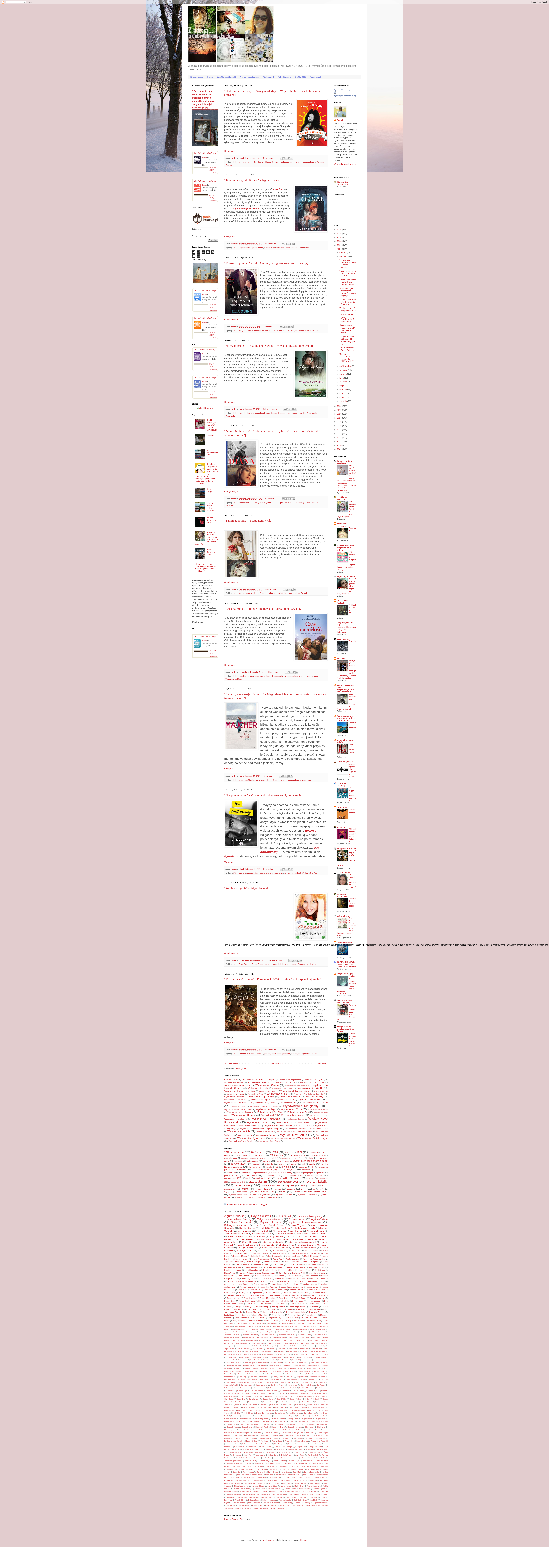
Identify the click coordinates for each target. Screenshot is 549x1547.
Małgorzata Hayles (276, 1318)
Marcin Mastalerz (294, 1315)
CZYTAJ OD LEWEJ (346, 962)
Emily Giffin (265, 1228)
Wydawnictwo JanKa (285, 1100)
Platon (323, 1497)
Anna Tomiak (307, 1360)
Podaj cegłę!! (315, 77)
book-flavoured (344, 942)
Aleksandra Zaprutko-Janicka (236, 1284)
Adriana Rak (300, 1323)
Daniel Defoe (274, 1405)
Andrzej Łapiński (271, 1346)
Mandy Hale (262, 1483)
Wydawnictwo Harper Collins (261, 1097)
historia (292, 1164)
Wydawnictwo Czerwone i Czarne (297, 1085)
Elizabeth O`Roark (278, 1427)
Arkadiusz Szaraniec (268, 1368)
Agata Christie (234, 1216)
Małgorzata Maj (245, 1491)
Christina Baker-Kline (235, 1295)
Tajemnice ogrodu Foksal (246, 208)
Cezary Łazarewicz (320, 1293)
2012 (339, 437)
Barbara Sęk (278, 1265)
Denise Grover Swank (295, 1267)
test (314, 1189)
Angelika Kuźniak (269, 1287)
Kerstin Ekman (281, 1475)
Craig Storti (281, 1402)
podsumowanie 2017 (315, 1176)
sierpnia (343, 374)
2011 (339, 441)
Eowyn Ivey (298, 1433)
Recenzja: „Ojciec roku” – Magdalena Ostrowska (346, 629)
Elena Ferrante (279, 1424)
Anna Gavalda (292, 1351)
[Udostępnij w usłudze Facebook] (289, 158)
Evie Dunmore (277, 1435)
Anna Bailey (292, 1349)
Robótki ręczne (284, 77)
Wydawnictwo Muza (233, 679)
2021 (235, 162)
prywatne (297, 1178)
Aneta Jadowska (292, 1262)
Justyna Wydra (285, 1309)
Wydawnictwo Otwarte (243, 1115)
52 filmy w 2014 (298, 1155)
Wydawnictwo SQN (284, 1123)
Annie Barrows (274, 1365)
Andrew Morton (244, 503)
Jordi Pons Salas (247, 1469)
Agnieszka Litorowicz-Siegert (261, 1329)
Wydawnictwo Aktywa (233, 1082)
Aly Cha (262, 1340)
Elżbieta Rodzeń (264, 1239)
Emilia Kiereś (297, 1301)
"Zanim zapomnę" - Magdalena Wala (247, 520)
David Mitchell (229, 1410)
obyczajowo (260, 676)
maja (341, 385)
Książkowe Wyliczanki (342, 498)
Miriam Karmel (294, 1494)
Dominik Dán (247, 1416)
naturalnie (254, 1170)
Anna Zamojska (249, 1363)
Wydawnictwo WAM (264, 1132)
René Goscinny (311, 1276)
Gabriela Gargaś (258, 1256)
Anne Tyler (282, 1290)
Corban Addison (268, 1402)
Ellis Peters (321, 1427)
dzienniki (257, 1164)
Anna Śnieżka (263, 1363)
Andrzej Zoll (258, 1346)
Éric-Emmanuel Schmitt (243, 1508)
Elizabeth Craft (322, 1424)
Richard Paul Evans (246, 1245)
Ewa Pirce (238, 1438)
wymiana (296, 1192)
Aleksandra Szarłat (316, 1281)
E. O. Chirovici (253, 1421)
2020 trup (289, 1152)
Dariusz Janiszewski (249, 1407)
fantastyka (269, 1164)
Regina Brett (262, 1231)
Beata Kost (253, 1377)
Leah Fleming (235, 1477)
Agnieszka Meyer (300, 1329)
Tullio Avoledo (284, 1505)
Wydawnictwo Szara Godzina (278, 1126)
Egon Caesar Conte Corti (249, 1424)
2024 (339, 237)
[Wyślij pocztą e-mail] (281, 158)
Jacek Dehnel (282, 1239)
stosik (303, 1189)
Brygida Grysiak (284, 1382)
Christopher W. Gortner (304, 1396)
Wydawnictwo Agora (314, 1079)
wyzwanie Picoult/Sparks (238, 1195)
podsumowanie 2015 (271, 1176)
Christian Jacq (258, 1396)
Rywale (229, 856)
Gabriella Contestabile (249, 1444)
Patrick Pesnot (267, 1497)
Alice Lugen (277, 1284)
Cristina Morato (307, 1402)
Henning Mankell (278, 1307)
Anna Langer (312, 1287)
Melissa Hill (324, 1491)
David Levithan (250, 1298)
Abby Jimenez (276, 1236)
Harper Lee (309, 1449)
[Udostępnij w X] (286, 158)
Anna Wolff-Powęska (234, 1363)
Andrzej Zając (229, 1346)
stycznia (343, 401)
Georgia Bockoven (315, 1447)
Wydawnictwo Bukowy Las (312, 1082)
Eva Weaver (264, 1435)
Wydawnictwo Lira (288, 1102)
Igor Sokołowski (275, 1256)
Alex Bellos (305, 1337)
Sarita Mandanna (254, 1503)
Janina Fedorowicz (292, 1458)
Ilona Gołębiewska (246, 676)
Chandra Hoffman (257, 1391)
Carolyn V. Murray (277, 1385)
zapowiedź (260, 1197)
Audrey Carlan (250, 1371)
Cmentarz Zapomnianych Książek (253, 1158)
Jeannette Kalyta (264, 1461)
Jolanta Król (294, 1466)
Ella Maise (314, 1253)
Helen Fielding (262, 1307)
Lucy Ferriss (228, 1480)
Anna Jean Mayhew (318, 1351)
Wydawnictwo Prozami (296, 1119)
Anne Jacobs (268, 1290)
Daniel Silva (323, 1295)
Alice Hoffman (238, 1340)
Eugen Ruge (238, 1435)
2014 (339, 429)
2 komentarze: (271, 589)
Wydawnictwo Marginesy (300, 1106)
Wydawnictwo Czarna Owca (237, 1085)
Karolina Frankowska (311, 1472)
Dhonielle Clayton (295, 1413)
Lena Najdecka (248, 1477)
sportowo (291, 1189)
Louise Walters (320, 1477)
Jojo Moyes (297, 1225)
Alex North (316, 1337)
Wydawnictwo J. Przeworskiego (235, 1100)
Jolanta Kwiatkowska (308, 1466)
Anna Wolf (242, 1290)
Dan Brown (309, 1295)
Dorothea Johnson (278, 1419)
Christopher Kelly (286, 1396)
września (343, 370)
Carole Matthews (262, 1385)
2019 (339, 410)
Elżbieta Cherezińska (261, 1233)
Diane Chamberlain (241, 1222)
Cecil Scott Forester (306, 1388)
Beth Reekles (229, 1293)
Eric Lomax (310, 1433)
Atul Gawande (236, 1371)
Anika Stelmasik (243, 1349)
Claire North (241, 1399)
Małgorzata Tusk (276, 1491)
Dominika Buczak (317, 1298)
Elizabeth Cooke (270, 1270)
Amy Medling (301, 1340)
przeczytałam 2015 (288, 1181)
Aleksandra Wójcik (263, 1337)
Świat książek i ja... (346, 762)
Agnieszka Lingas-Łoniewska (305, 1222)
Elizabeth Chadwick (307, 1424)
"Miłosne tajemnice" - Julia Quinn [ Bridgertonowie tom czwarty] (266, 263)
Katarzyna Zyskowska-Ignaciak (302, 1242)
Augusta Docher (263, 1371)
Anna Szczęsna (283, 1360)
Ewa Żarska (309, 1438)
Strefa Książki (343, 807)
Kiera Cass (267, 1247)
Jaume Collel (320, 1458)
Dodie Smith (235, 1416)
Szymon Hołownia (270, 1222)
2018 (339, 414)
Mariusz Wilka (260, 1489)
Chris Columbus (292, 1393)
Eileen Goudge (266, 1424)
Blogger (303, 1540)
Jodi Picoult (284, 1216)
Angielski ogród (230, 1158)
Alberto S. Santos (318, 1332)
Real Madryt (299, 1158)
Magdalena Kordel (293, 1256)
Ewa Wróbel (286, 1438)
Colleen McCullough (312, 1399)
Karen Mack (297, 1472)
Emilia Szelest (299, 1430)
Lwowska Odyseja (246, 413)
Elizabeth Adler (292, 1424)
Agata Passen (254, 1326)
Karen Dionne (273, 1472)
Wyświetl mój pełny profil (345, 164)
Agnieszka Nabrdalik (317, 1329)
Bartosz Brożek (229, 1377)
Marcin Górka (287, 1483)
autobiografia (257, 503)
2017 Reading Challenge (205, 290)
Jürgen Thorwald (249, 1242)
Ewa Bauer (251, 1304)
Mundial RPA (285, 1158)
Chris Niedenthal (230, 1396)
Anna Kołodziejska (284, 1354)
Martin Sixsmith (304, 1489)
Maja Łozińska (250, 1483)
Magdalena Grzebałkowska (304, 1247)
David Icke (305, 1407)
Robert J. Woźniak (269, 1500)
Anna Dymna (279, 1351)
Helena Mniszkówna (234, 1452)
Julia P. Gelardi (297, 1469)
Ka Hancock (261, 1472)
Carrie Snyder (292, 1385)
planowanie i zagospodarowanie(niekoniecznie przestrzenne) (267, 1173)
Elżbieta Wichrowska (260, 1430)
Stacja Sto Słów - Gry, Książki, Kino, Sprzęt (346, 1028)
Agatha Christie (319, 1219)
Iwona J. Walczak (246, 1273)
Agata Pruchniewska (280, 1326)
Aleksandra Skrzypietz (232, 1337)
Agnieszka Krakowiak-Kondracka (242, 1281)
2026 (339, 229)
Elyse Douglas (244, 1430)
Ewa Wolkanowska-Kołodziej (269, 1438)
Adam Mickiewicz (242, 1323)
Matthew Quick (319, 1489)
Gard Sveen (320, 1270)
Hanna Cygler (230, 1273)
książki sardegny (345, 974)
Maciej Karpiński (299, 1480)
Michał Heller (292, 1318)
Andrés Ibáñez (297, 1346)
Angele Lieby (320, 1346)
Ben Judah (290, 1377)
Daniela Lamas (287, 1405)
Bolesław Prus (290, 1293)
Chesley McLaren (266, 1393)
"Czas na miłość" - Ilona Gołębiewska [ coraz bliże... (347, 318)
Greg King (268, 1449)
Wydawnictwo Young (265, 1135)
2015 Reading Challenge (205, 349)
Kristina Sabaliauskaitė (296, 1312)
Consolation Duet (254, 1402)
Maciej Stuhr (312, 1480)
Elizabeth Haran (287, 1270)
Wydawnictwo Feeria (255, 1094)
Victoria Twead (255, 1321)
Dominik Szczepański (262, 1416)
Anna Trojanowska (321, 1360)
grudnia (343, 252)
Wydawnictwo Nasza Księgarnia (240, 1112)
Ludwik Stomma (271, 1480)
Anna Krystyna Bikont (301, 1354)
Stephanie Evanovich (320, 1503)
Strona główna (196, 77)
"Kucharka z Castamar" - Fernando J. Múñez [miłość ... (347, 357)
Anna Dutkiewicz (266, 1351)
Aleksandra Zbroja (279, 1337)
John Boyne (284, 1273)
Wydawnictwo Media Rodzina (237, 1109)
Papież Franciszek (310, 1318)
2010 (339, 445)
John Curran (247, 1466)
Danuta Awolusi (233, 1298)
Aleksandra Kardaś (304, 1335)
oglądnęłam (289, 1169)
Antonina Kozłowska (260, 1265)
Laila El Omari (308, 1475)
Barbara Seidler (256, 1374)
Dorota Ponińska (230, 1419)
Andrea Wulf (313, 1340)
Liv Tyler (309, 1477)
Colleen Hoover (297, 1219)
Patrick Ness (254, 1497)
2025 (339, 233)
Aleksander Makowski (250, 1335)
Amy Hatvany (293, 1284)
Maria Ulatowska (245, 1276)
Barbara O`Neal (295, 1251)
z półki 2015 (240, 1197)
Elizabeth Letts (247, 1427)
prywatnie (310, 1178)
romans (315, 676)
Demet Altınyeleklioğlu (272, 1267)
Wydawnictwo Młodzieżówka (318, 1109)
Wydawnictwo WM (283, 1131)
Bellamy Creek (277, 1377)
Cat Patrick (321, 1385)
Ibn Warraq (237, 1455)
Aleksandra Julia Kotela (286, 1335)
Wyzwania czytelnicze (249, 77)
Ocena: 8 (268, 248)
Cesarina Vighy (242, 1391)
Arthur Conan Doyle (314, 1368)
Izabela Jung (260, 1455)
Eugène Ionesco (251, 1435)
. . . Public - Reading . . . (342, 784)
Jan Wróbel (266, 1458)
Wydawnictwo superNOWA (282, 1138)
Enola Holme (286, 1433)
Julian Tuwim (270, 1309)
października (345, 366)
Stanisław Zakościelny (302, 1503)
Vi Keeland (296, 873)
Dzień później (343, 639)
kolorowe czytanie (254, 1167)
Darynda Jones (265, 1407)
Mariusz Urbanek (320, 1233)
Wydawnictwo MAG (237, 1106)
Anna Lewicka (232, 1357)
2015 (339, 425)
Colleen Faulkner (296, 1399)
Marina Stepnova (313, 1486)
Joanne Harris (316, 1463)
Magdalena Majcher (247, 780)
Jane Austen (302, 1233)
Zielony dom (343, 182)
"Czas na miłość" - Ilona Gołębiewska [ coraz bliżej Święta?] (263, 608)
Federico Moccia (240, 1256)
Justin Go (236, 1472)
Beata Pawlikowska (317, 1290)
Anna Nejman (290, 1357)
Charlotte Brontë (305, 1245)
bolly (279, 1161)
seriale (278, 1189)
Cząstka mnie (343, 872)
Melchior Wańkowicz (310, 1491)
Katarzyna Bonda (282, 1228)
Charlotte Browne (312, 1391)
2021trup (314, 1152)
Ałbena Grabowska (315, 1231)
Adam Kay (277, 1259)
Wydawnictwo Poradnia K (235, 1119)
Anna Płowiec (242, 1360)
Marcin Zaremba (300, 1483)
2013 (339, 433)
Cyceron (236, 1405)
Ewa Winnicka (282, 1304)
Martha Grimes (290, 1489)
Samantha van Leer (238, 1503)
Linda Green (229, 1315)
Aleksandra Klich (319, 1335)
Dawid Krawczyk (255, 1410)
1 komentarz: (268, 158)
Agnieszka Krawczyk (239, 1329)
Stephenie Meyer (264, 1279)
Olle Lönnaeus (242, 1497)
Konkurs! (211, 435)
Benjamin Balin (302, 1377)
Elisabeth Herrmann (232, 1270)
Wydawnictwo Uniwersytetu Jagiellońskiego (260, 1128)
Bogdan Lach (256, 1293)
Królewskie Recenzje (342, 524)
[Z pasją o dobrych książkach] (335, 93)
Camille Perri (307, 1382)
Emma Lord (257, 1433)
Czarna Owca (230, 1079)
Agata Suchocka (295, 1326)
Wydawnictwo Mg (265, 1109)
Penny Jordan (291, 1497)
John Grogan (270, 1466)
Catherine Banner (230, 1388)
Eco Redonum (280, 1421)
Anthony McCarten (297, 1290)
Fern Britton (265, 1441)
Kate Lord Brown (243, 1475)
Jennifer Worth (307, 1461)
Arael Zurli (237, 1368)
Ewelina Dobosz (297, 1304)
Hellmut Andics (270, 1452)
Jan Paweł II (255, 1458)
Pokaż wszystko (351, 1052)
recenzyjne (304, 248)
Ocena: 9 (269, 162)
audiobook (238, 1161)
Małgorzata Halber (230, 1491)
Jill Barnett (248, 1463)
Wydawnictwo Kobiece (311, 873)
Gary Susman (239, 1447)
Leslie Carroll (261, 1477)
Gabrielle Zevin (266, 1444)
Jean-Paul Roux (250, 1461)
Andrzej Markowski (248, 1287)
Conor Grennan (240, 1402)
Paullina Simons (294, 1276)
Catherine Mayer (274, 1388)
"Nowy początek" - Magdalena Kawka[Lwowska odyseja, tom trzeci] (268, 345)
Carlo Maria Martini (231, 1385)
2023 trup (259, 1155)
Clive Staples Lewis (256, 1295)
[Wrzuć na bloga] (283, 158)
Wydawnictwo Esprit (235, 1094)
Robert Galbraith (257, 1236)
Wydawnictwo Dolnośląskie (310, 1088)
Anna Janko (304, 1351)
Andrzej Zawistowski (244, 1346)
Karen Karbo (285, 1472)
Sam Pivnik (313, 1500)
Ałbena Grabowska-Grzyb (236, 1233)
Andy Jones (309, 1346)
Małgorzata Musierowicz (270, 1219)
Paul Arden (279, 1497)
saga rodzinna (263, 1189)
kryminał (286, 1166)
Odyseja (352, 641)
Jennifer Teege (294, 1461)
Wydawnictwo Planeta (317, 1115)
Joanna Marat (287, 1463)
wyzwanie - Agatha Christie (315, 1192)
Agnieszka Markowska (283, 1329)
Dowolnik (341, 827)
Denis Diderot (248, 1413)
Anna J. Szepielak (311, 1262)
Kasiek (234, 158)
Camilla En (296, 1382)
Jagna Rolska (244, 248)
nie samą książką (269, 1170)
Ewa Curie (299, 1435)
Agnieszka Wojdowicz (233, 1262)
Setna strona (343, 916)
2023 (339, 241)
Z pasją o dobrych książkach (344, 90)
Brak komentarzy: (270, 409)
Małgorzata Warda (262, 1276)
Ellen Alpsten (309, 1427)
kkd (303, 1164)
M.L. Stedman (285, 1480)
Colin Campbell (274, 1295)
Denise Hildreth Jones (264, 1413)
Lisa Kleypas (297, 1477)
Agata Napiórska (240, 1326)
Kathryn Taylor (257, 1475)
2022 (339, 245)
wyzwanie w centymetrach (307, 1195)
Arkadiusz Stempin (251, 1368)
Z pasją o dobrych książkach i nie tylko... (346, 547)
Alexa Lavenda (260, 1284)
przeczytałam (296, 162)
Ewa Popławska (250, 1438)
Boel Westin (264, 1379)
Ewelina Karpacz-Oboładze (233, 1441)
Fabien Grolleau (251, 1441)
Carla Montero (320, 1382)
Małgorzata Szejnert (260, 1491)
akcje (310, 1158)
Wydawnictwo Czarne (267, 1085)
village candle (241, 1192)
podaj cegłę (308, 1173)
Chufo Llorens (320, 1396)
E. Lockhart (241, 1421)
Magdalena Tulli (236, 1483)
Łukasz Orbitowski (277, 1508)
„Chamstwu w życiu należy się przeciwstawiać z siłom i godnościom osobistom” (206, 567)
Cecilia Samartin (322, 1388)
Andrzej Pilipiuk (304, 1343)
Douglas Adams (306, 1419)
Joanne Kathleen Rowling (237, 1219)
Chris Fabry (305, 1393)
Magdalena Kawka (262, 413)
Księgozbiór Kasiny (346, 848)
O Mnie (210, 77)
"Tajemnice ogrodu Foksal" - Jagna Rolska (251, 180)
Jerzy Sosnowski (322, 1461)
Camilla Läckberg (247, 1228)
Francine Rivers (304, 1270)
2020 (275, 1152)
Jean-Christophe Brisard (232, 1461)
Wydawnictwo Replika (307, 964)
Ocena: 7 (255, 964)
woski (283, 1192)
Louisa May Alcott (260, 1315)
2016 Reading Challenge (205, 317)
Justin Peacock (248, 1472)
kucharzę (303, 1167)
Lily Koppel (286, 1477)
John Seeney (282, 1466)
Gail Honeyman (279, 1444)
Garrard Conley (315, 1444)
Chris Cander (279, 1393)
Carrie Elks (303, 1293)
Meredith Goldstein (233, 1494)
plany (297, 1173)
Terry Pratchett (239, 1321)
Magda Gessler (277, 1315)
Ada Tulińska (294, 1236)
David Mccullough (319, 1407)
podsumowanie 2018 (232, 1178)
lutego (342, 397)
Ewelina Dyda (313, 1304)
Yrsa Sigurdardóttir (245, 1250)
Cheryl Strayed (251, 1393)
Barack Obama (319, 1371)
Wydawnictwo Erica (321, 1091)
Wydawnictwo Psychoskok (290, 1080)
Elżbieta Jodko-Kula (280, 1301)
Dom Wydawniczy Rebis (253, 1079)
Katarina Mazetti (252, 1312)
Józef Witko (300, 1309)
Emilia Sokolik (285, 1430)
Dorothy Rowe (293, 1419)
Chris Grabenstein (318, 1393)
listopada (343, 256)
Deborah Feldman (314, 1410)
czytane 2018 (238, 1163)
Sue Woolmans (244, 1505)
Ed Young (291, 1421)
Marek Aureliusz (314, 1483)
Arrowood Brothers (297, 1368)
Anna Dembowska (251, 1351)
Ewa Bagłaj (289, 1435)
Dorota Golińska (303, 1416)
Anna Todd (296, 1360)
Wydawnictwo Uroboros (295, 1128)
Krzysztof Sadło (294, 1475)
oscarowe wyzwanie (320, 1170)
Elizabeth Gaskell (245, 1239)
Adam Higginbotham (314, 1321)
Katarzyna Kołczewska (273, 1312)
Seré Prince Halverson (271, 1503)
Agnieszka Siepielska (266, 1332)
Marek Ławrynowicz (241, 1486)
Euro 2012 (273, 1158)
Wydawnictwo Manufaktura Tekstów (264, 1106)
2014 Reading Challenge (205, 377)
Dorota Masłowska (318, 1416)
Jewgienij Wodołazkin (234, 1463)
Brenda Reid (231, 1382)
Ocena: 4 (275, 413)
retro (303, 1186)
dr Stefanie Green (313, 1505)
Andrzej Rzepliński (318, 1343)
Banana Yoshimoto (304, 1371)
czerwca (343, 382)
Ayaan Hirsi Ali (290, 1371)
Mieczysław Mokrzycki (251, 1494)
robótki (313, 1186)
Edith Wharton (303, 1421)
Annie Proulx (286, 1365)
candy (287, 1161)
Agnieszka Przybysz (248, 1332)
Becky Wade (264, 1377)
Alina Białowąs (253, 1262)
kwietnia (343, 389)
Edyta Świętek (245, 964)
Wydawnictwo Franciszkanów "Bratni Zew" (309, 1094)
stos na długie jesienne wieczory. (211, 507)
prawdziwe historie (281, 162)
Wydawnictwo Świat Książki (312, 1138)
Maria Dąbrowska (242, 1318)
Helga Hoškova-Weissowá (253, 1452)
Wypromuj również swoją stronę (345, 96)
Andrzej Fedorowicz (257, 1343)
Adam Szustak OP (257, 1323)
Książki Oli (342, 658)
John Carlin (236, 1466)
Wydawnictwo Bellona (285, 1082)
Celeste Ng (230, 1391)
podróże (320, 1173)
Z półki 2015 (300, 77)
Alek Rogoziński (268, 1281)
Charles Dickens (286, 1245)
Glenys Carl (236, 1449)
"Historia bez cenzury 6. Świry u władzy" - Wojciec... (347, 263)
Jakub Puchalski (242, 1458)
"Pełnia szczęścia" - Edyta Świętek (246, 888)
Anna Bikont (316, 1349)
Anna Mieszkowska (260, 1357)
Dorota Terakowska (247, 1301)
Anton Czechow (299, 1365)
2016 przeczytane (234, 1152)
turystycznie (228, 1192)
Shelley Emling (287, 1503)
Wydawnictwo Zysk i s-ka (308, 331)
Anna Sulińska (255, 1360)
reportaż (290, 1186)
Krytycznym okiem (346, 576)
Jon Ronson (323, 1466)
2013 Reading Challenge (205, 636)
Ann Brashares (258, 1349)
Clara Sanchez (254, 1399)
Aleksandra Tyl (248, 1337)
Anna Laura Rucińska (320, 1354)
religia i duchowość (271, 1186)
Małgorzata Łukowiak (292, 1491)
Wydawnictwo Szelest (304, 1126)
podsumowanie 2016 (293, 1176)
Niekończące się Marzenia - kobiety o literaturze (346, 718)
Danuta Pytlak (312, 1405)
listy (313, 1167)
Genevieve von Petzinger (283, 1447)
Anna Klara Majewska (251, 1354)
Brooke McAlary (258, 1382)
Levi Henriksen (274, 1477)
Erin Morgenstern (314, 1301)
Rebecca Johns (253, 1500)
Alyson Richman (274, 1340)
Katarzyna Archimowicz (247, 1247)
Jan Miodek (313, 1307)
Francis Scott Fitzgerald (319, 1441)
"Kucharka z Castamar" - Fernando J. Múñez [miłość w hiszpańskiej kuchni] (273, 979)
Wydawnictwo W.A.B (238, 1131)
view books (213, 173)
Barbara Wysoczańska (305, 1228)
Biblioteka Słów (229, 1379)
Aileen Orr (304, 1332)
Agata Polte (266, 1326)
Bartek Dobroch (319, 1374)
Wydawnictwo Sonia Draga (250, 1126)
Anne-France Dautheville (319, 1363)
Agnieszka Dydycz (310, 1326)
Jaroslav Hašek (307, 1458)
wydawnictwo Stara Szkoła (269, 1141)
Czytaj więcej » (231, 151)
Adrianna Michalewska (298, 1279)
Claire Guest (228, 1399)
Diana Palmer (284, 1298)
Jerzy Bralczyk (231, 1242)
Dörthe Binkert (229, 1421)
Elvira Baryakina (230, 1430)
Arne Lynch (283, 1368)
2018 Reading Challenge (205, 180)
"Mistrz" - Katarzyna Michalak (211, 520)
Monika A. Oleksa (236, 1236)
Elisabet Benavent (298, 1253)
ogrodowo (306, 1170)
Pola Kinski (228, 1500)
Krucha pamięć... (352, 812)
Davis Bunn (241, 1410)
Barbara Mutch (243, 1374)
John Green (258, 1466)
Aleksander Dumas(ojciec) (291, 1281)
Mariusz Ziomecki (274, 1489)
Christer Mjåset (244, 1396)
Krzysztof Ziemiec (317, 1312)
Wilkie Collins (280, 1279)
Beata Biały (242, 1377)
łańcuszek (273, 1197)
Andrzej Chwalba (241, 1343)
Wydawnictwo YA (245, 1135)
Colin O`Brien (281, 1399)
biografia (242, 162)
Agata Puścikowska (319, 1279)
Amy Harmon (296, 1231)
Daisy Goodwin (251, 1267)
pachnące (231, 1172)
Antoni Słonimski (313, 1365)
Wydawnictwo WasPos (302, 1132)
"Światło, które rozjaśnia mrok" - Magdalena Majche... (347, 329)
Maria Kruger (258, 1318)
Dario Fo (236, 1407)
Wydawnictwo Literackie (314, 1102)
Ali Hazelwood (279, 1231)
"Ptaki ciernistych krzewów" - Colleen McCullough (212, 425)
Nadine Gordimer (307, 1494)
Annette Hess (261, 1365)
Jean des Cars (239, 1309)
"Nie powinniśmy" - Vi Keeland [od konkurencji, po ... (347, 340)
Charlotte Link (311, 1265)
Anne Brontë (255, 1290)
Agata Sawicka (292, 1259)
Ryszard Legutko (285, 1500)
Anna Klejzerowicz (268, 1354)
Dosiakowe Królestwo (342, 601)
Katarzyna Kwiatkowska (273, 1242)
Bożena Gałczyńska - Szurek (295, 1379)
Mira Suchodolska (279, 1494)
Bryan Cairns (271, 1382)
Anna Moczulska (276, 1357)
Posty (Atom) (241, 1068)
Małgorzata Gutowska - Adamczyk (308, 1239)
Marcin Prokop (311, 1315)
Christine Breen (271, 1396)
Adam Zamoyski (287, 1323)
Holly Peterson (300, 1452)
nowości (277, 189)
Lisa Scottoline (244, 1315)
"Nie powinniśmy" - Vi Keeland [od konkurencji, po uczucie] (263, 795)
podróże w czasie (231, 1176)
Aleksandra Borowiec (268, 1335)
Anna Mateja (244, 1357)
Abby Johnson (299, 1321)
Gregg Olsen (279, 1449)
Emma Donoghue (243, 1433)
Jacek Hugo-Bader (297, 1307)
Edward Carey (232, 1424)
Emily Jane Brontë (313, 1430)
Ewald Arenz (320, 1438)
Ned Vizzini (230, 1497)
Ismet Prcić (248, 1455)
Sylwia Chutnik (257, 1505)
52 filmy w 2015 (318, 1155)
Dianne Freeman (310, 1413)
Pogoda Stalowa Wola (234, 1519)
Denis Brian (236, 1413)
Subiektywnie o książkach (344, 462)
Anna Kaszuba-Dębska (232, 1354)
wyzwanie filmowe (284, 1194)
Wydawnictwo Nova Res (298, 1112)
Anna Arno (281, 1349)
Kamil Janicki (314, 1309)
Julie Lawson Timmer (313, 1469)
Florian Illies (289, 1441)
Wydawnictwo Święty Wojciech (242, 1141)
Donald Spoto (229, 1301)
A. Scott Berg (286, 1321)
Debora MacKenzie (298, 1410)
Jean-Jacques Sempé (266, 1273)
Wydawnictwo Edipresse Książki (294, 1091)
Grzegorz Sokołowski (294, 1449)
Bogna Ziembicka (273, 1293)
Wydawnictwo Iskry (314, 1097)
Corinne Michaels (240, 1253)
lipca (341, 378)
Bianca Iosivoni (311, 1251)
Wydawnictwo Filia (277, 1093)
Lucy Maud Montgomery (310, 1216)
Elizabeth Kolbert (233, 1427)
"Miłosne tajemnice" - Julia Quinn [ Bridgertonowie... (348, 282)
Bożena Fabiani (276, 1379)
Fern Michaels (277, 1441)
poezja (248, 1178)
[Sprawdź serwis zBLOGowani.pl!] (205, 408)
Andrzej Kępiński (290, 1343)
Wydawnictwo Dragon (268, 1091)
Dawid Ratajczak (270, 1410)
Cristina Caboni (293, 1402)
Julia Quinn (256, 331)
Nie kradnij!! (268, 77)
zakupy (251, 1197)
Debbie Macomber (267, 1298)
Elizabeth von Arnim (295, 1427)
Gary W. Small (252, 1447)
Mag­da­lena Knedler (317, 1273)
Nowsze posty (231, 1064)
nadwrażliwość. (343, 184)
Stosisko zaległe (210, 490)
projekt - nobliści (283, 1178)
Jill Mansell (259, 1463)
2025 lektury (276, 1155)
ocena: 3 (275, 503)
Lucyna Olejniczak (242, 1480)
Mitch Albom (279, 1276)
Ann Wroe (270, 1349)
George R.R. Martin (284, 1233)
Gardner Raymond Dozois (297, 1444)
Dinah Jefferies (300, 1298)
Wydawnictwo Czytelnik (258, 1088)
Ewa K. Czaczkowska (314, 1435)
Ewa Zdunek (297, 1438)
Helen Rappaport (322, 1449)
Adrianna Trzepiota (314, 1323)
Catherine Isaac (245, 1388)
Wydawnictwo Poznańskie (266, 1118)
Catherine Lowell (259, 1388)
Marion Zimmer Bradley (242, 1489)
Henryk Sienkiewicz (285, 1452)
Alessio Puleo (293, 1337)
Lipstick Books (257, 248)
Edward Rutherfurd (279, 1253)
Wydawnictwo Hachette (234, 1097)
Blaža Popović (252, 1379)
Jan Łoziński (277, 1458)
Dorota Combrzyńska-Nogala (283, 1416)
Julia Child (285, 1469)
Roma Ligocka (248, 1279)
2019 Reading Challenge (205, 152)
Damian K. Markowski (249, 1405)
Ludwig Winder (258, 1480)
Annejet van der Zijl (233, 1365)
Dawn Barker (283, 1410)
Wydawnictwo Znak (310, 1054)
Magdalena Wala (245, 593)
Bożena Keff (313, 1379)
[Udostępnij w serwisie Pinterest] (292, 158)
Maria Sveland (286, 1486)
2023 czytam (243, 1155)
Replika (272, 1080)
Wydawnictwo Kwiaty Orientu (263, 1103)
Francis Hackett (302, 1441)
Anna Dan (238, 1351)
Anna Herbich (263, 1251)
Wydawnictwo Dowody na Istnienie (239, 1091)
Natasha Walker (322, 1494)
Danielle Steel (300, 1405)
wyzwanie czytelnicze (260, 1194)
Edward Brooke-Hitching (319, 1421)
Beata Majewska (266, 1245)
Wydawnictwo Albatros (258, 1082)
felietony (281, 1164)
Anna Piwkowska (304, 1357)
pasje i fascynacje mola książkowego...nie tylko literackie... (345, 688)
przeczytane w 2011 (238, 1182)
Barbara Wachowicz (292, 1374)
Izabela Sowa (273, 1455)
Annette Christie (248, 1365)
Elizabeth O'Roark (261, 1427)
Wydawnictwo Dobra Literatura (283, 1088)
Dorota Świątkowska (261, 1419)
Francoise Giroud (233, 1444)
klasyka (312, 1164)
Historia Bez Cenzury (255, 162)
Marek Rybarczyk (311, 1256)
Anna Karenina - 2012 (211, 552)
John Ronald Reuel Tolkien (268, 1225)
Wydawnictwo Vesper (319, 1129)
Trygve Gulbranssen (260, 1259)
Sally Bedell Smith (300, 1500)
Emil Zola (274, 1430)
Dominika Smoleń (316, 1267)
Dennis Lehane (280, 1413)
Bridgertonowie (245, 331)
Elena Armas (263, 1301)
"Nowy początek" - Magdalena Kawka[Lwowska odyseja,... (347, 292)
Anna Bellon (304, 1349)
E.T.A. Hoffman (267, 1421)
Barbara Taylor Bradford (273, 1374)
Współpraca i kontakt (226, 77)
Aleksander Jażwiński (231, 1335)
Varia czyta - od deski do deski (344, 1001)
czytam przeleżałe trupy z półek (310, 1161)
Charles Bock (285, 1391)
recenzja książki (309, 162)
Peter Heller (303, 1497)
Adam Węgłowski (273, 1323)
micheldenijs (268, 1540)
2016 (339, 422)
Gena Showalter (266, 1447)
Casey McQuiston (307, 1385)
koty (277, 1167)
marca (342, 393)
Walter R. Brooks (271, 1321)
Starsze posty (321, 1064)
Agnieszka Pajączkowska (314, 1259)
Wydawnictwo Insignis (290, 1097)
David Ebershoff (280, 1407)
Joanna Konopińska (273, 1463)
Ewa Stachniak (266, 1304)
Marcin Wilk (229, 1276)
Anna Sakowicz (242, 1265)
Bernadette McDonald (317, 1377)
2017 (339, 418)
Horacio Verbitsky (314, 1452)
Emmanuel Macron (271, 1433)
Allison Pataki (251, 1340)
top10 (321, 1189)
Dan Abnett (263, 1405)
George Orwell (300, 1447)
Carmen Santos (246, 1385)
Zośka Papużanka (298, 1505)
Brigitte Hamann (243, 1382)
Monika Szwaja (244, 1231)
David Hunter (293, 1407)
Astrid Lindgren (279, 1251)
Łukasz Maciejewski (261, 1508)
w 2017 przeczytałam (262, 1191)
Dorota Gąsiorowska (259, 1253)
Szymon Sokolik (270, 1505)
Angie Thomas (229, 1349)
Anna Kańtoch (311, 1236)
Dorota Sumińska (245, 1419)
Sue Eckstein (231, 1505)
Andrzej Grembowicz (274, 1343)
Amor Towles (288, 1340)
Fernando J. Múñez (247, 1054)
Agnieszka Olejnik (230, 1332)
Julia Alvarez (274, 1469)
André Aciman (284, 1346)
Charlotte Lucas (237, 1393)
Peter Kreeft (314, 1497)
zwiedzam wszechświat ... (344, 895)
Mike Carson (265, 1494)
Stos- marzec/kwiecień (212, 452)
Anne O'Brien (302, 1363)
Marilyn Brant (299, 1486)
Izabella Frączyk (287, 1455)
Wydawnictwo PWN (269, 1115)
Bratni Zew (324, 1379)
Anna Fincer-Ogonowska (291, 1287)
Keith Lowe (269, 1475)
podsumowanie (251, 1175)
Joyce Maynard (261, 1469)
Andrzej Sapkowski (272, 1262)
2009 (339, 449)
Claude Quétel (268, 1399)
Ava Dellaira (277, 1371)
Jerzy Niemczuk (254, 1309)
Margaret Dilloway (258, 1486)
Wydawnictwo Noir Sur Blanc (270, 1112)
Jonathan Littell (232, 1469)
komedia (269, 1167)
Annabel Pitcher (276, 1363)
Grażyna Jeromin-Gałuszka (252, 1449)
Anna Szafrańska (269, 1360)
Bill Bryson (243, 1293)
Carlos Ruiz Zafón (294, 1265)
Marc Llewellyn (274, 1483)
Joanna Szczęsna (301, 1463)
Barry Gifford (306, 1374)
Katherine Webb (299, 1273)
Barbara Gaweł (229, 1374)
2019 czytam (258, 1152)
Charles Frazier (298, 1391)
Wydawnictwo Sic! (305, 1123)
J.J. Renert (300, 1455)
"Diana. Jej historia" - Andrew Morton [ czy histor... (347, 301)
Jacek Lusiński (313, 1455)
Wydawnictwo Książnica (235, 1102)
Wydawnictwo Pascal (298, 593)
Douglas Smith (320, 1419)
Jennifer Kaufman (279, 1461)
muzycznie (241, 1170)
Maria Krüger (272, 1486)
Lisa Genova (282, 1247)
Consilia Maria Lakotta (292, 1295)
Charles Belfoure (272, 1391)
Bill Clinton (241, 1379)
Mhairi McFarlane (240, 1259)
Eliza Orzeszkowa (252, 1270)
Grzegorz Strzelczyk (243, 1307)
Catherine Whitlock (289, 1388)
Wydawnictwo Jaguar (260, 1099)
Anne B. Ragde (290, 1363)
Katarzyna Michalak (235, 1225)
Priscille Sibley (240, 1500)
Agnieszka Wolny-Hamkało (287, 1332)
